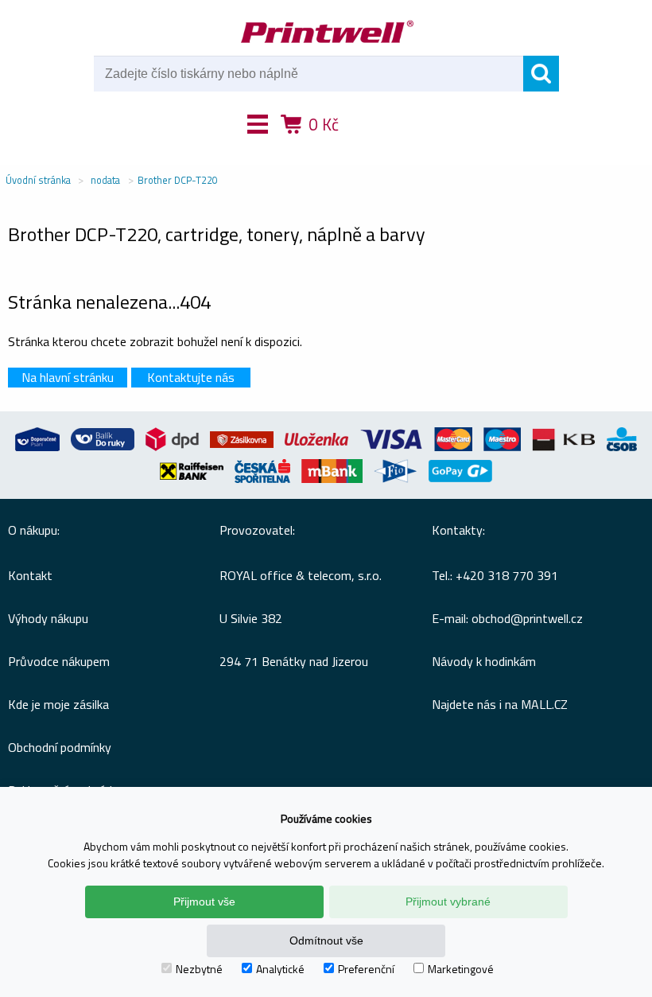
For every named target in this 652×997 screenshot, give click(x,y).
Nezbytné (199, 968)
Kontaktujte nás (191, 377)
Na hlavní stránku (67, 377)
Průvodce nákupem (59, 661)
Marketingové (461, 968)
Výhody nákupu (48, 618)
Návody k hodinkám (484, 661)
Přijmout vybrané (448, 901)
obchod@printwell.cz (527, 618)
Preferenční (366, 968)
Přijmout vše (204, 901)
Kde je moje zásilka (58, 704)
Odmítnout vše (326, 940)
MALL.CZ (544, 704)
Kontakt (30, 575)
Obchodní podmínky (59, 747)
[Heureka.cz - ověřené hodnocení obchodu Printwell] (384, 147)
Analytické (280, 968)
